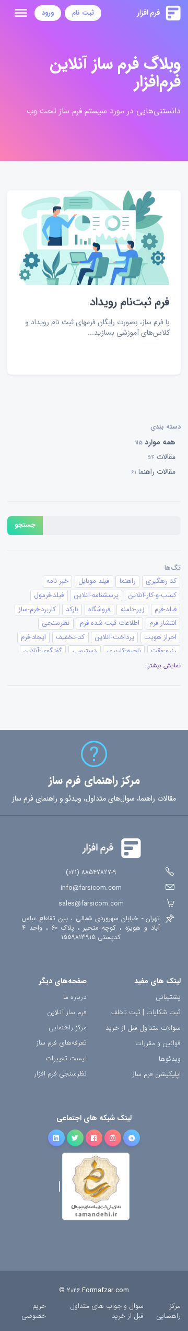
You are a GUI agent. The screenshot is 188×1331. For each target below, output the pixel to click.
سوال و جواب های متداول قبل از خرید (107, 1311)
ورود (48, 13)
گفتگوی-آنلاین (43, 650)
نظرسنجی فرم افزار (60, 1074)
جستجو (25, 525)
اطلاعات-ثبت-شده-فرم (109, 623)
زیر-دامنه (133, 609)
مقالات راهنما (153, 471)
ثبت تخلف (125, 1013)
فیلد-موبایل (93, 581)
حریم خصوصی (33, 1311)
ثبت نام (83, 13)
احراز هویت (160, 637)
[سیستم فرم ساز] (141, 13)
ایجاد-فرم (33, 637)
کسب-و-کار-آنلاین (152, 595)
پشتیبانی (168, 998)
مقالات (161, 457)
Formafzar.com (105, 1290)
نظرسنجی (55, 623)
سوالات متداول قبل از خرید (143, 1029)
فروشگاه (99, 609)
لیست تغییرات (66, 1059)
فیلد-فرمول (49, 595)
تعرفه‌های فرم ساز (61, 1043)
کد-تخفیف (70, 637)
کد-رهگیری (161, 581)
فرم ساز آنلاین (67, 1013)
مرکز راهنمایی (68, 1028)
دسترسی (84, 650)
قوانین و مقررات (158, 1044)
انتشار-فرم (163, 623)
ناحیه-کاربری (124, 650)
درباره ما (75, 998)
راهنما (128, 581)
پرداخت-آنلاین (114, 637)
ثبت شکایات (163, 1013)
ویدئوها (170, 1059)
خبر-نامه (57, 581)
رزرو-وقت (164, 650)
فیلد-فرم (166, 609)
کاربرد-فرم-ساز (37, 609)
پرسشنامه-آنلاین (96, 595)
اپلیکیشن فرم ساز (156, 1075)
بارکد (72, 609)
